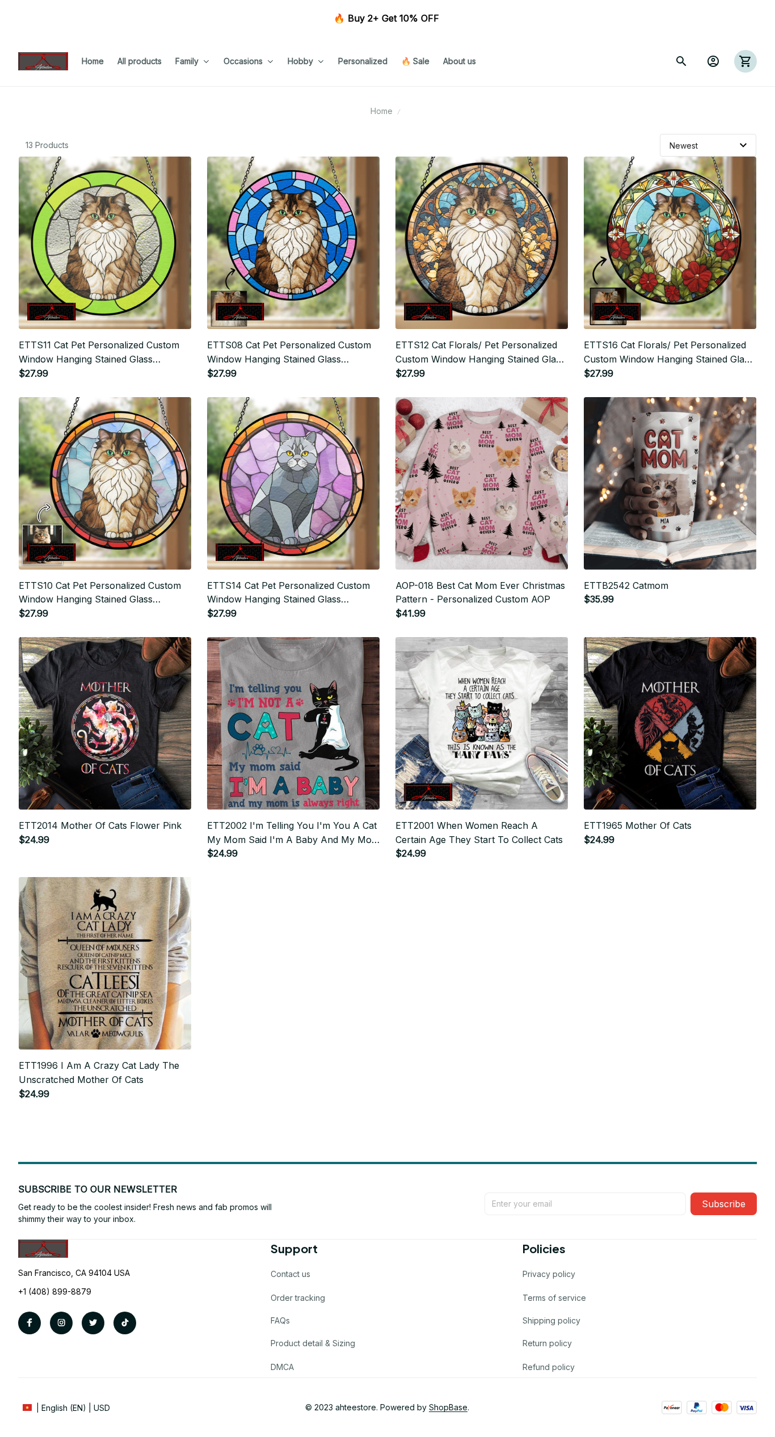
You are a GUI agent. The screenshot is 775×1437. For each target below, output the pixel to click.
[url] (448, 1407)
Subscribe (723, 1204)
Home (381, 111)
